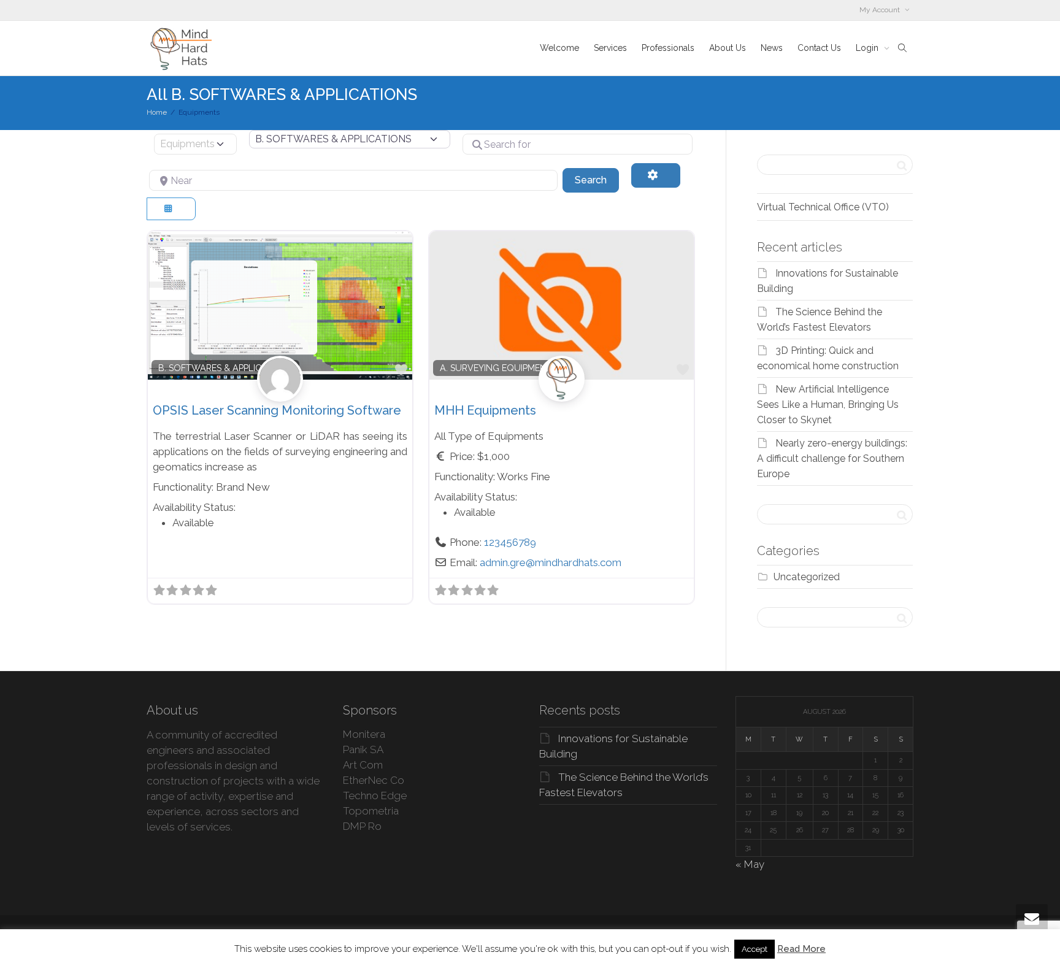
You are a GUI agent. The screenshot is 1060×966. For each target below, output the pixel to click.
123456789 (510, 542)
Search (597, 180)
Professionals (668, 48)
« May (749, 864)
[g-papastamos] (280, 392)
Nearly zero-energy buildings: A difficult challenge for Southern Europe (832, 458)
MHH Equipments (485, 410)
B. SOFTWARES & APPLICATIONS (225, 368)
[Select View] (171, 208)
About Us (727, 48)
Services (610, 48)
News (772, 48)
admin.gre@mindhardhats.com (550, 562)
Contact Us (819, 48)
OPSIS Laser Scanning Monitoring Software (277, 410)
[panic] (562, 392)
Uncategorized (807, 577)
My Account (880, 10)
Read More (801, 948)
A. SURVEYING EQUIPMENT (496, 368)
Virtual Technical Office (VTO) (823, 207)
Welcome (559, 48)
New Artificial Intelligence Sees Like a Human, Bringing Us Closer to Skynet (828, 404)
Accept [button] (754, 949)
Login (868, 48)
